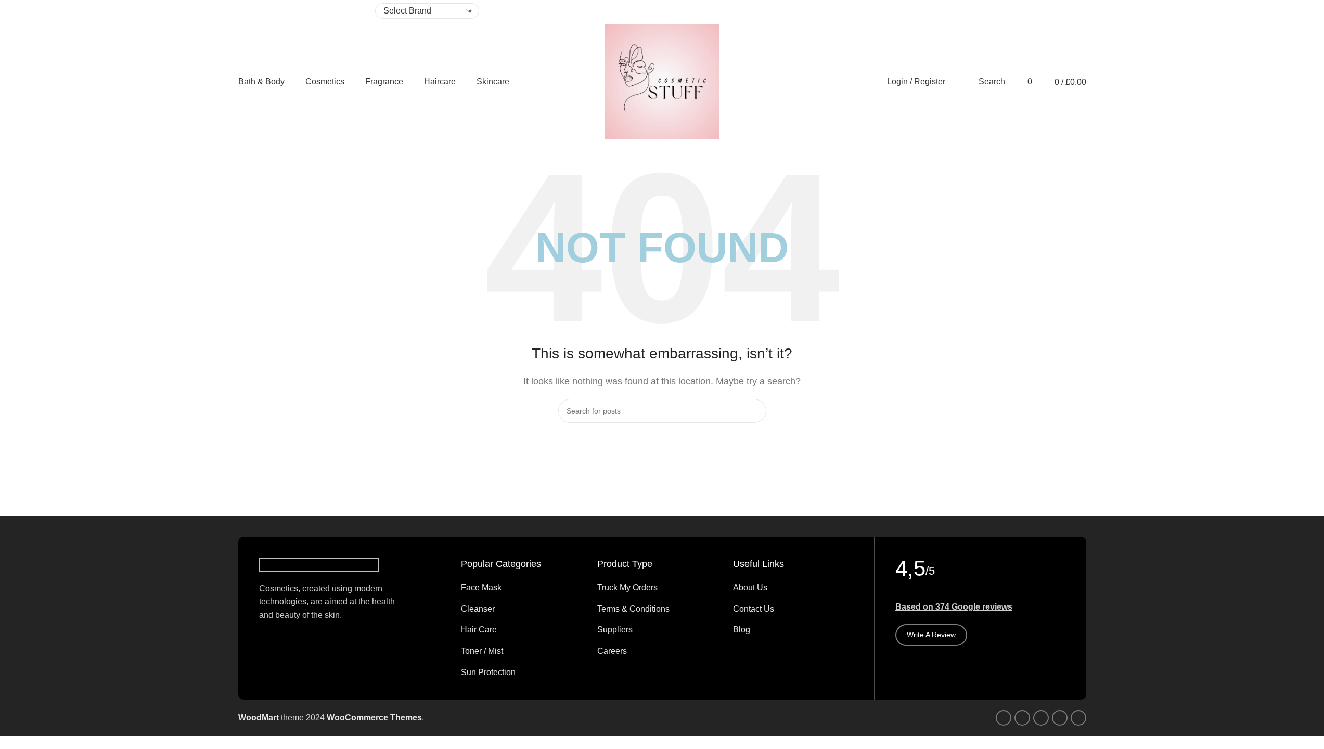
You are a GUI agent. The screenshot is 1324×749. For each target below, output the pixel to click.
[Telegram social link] (974, 11)
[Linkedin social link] (961, 11)
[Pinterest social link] (949, 11)
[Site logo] (662, 80)
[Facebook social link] (924, 11)
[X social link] (936, 11)
